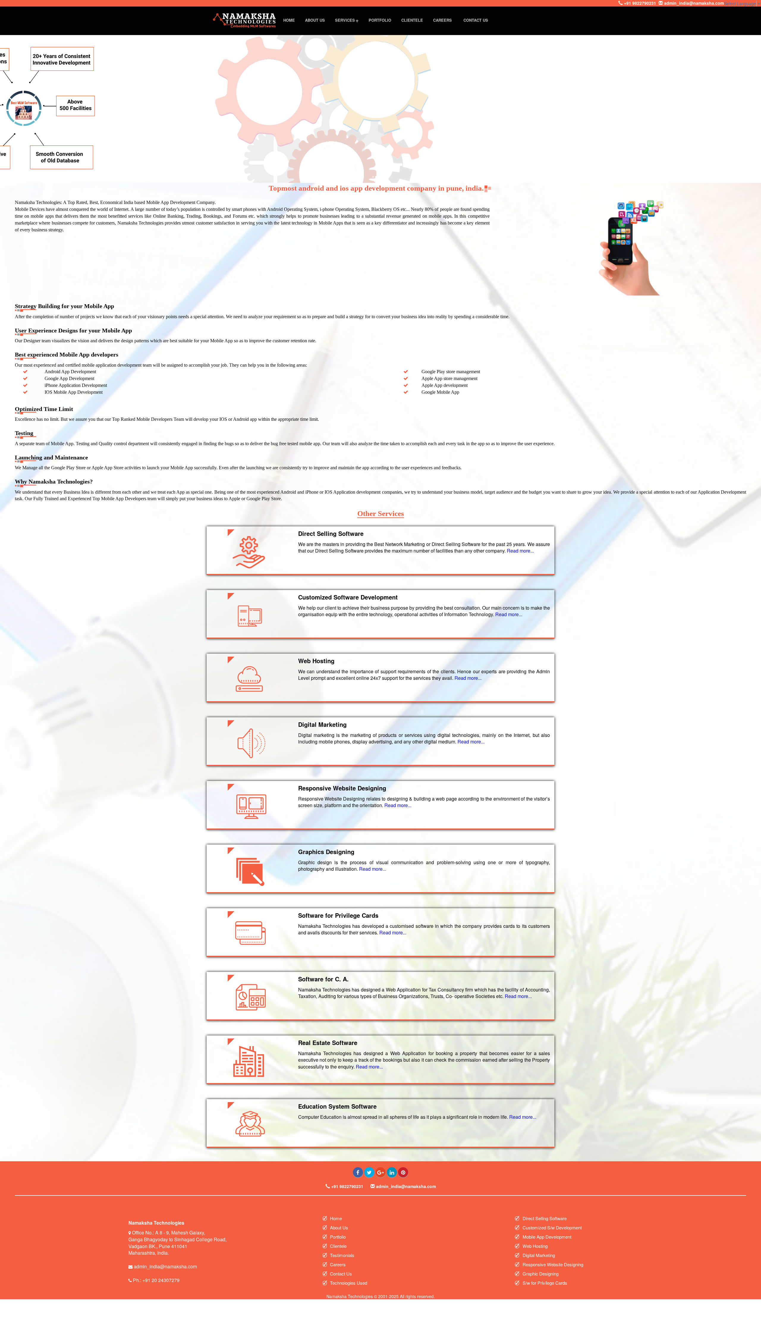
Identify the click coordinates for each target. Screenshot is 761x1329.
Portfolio (380, 20)
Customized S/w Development (553, 1227)
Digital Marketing (539, 1255)
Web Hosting (536, 1246)
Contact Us (341, 1273)
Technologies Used (349, 1283)
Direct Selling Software (545, 1218)
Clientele (412, 20)
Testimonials (343, 1255)
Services (345, 20)
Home (289, 20)
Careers (442, 20)
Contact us (475, 20)
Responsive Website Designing (553, 1264)
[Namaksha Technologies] (244, 20)
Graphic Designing (541, 1273)
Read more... (520, 550)
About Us (315, 20)
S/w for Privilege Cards (545, 1283)
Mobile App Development (548, 1237)
